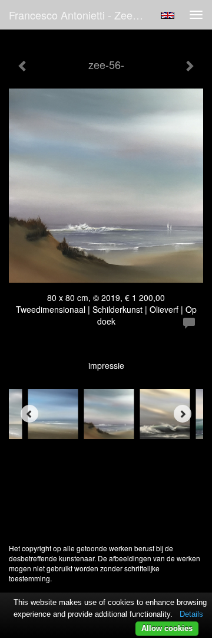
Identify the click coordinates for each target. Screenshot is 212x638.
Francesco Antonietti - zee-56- (80, 14)
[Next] (182, 414)
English (167, 15)
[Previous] (29, 414)
